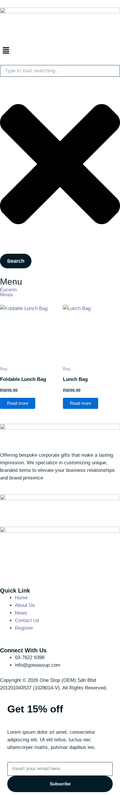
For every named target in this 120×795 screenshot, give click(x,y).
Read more (17, 403)
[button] (60, 50)
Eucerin (8, 289)
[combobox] (60, 71)
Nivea (6, 294)
